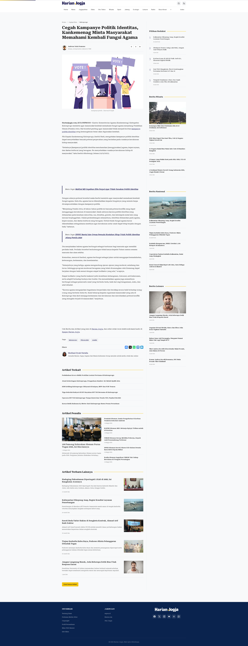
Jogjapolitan (83, 9)
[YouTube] (169, 616)
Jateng (127, 9)
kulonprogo (73, 340)
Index (182, 9)
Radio (153, 9)
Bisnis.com (108, 617)
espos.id (108, 613)
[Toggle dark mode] (184, 3)
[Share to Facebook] (126, 347)
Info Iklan (65, 631)
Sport (119, 9)
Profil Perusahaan (68, 624)
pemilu (94, 340)
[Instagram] (164, 616)
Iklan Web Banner (68, 628)
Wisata (111, 9)
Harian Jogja (97, 329)
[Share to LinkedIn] (137, 347)
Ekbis (93, 9)
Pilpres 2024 (85, 340)
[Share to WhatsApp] (134, 347)
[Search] (179, 3)
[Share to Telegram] (141, 347)
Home (66, 9)
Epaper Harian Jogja (71, 332)
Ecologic (136, 9)
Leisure (145, 9)
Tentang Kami (67, 613)
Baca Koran (163, 9)
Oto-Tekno (101, 9)
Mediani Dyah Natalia (78, 353)
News (73, 9)
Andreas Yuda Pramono (76, 46)
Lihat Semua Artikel (70, 584)
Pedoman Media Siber (70, 617)
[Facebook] (154, 616)
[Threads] (174, 616)
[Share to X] (130, 347)
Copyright (65, 621)
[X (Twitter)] (159, 616)
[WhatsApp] (179, 616)
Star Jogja (108, 621)
